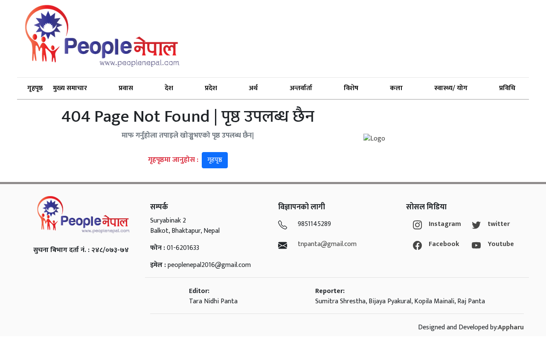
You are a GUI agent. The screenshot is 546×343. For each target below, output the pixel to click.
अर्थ (253, 88)
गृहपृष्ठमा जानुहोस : (185, 160)
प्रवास (126, 88)
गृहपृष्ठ (35, 88)
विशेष (351, 88)
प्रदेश (211, 88)
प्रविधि (507, 88)
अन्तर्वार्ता (301, 88)
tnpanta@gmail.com (327, 244)
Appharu (511, 327)
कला (396, 88)
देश (169, 88)
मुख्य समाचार (70, 88)
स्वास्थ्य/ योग (451, 88)
